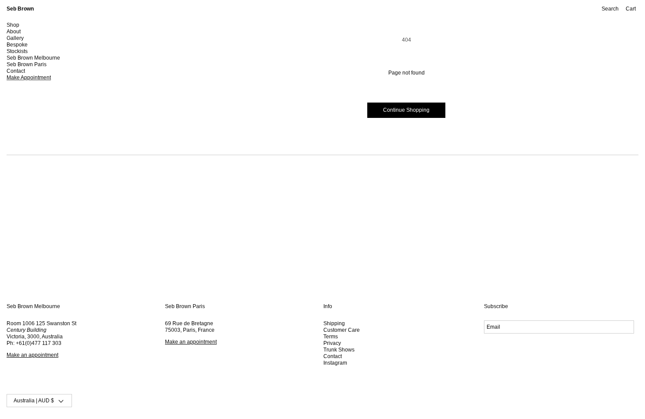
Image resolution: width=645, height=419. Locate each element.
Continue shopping (406, 110)
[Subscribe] (622, 327)
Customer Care (341, 330)
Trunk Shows (339, 350)
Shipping (334, 323)
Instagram (335, 363)
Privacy (332, 343)
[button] (28, 25)
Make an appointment (32, 355)
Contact (332, 356)
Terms (330, 337)
